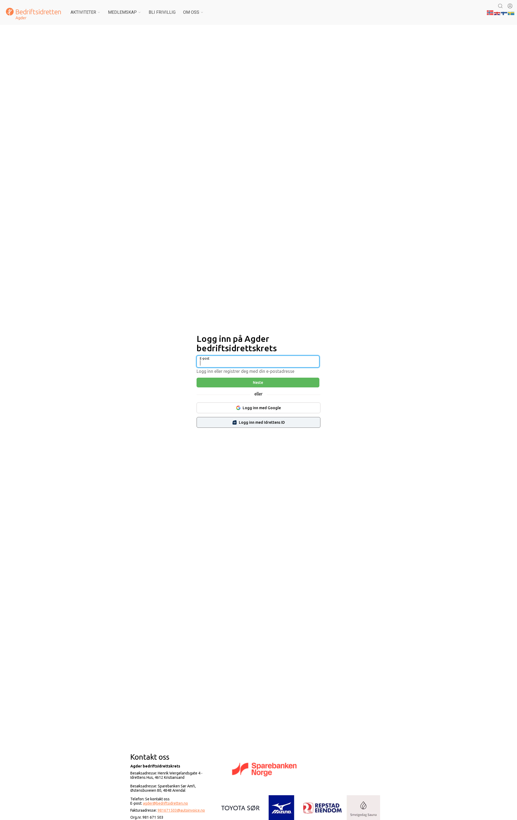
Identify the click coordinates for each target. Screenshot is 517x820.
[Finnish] (504, 12)
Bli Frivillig (162, 12)
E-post (204, 358)
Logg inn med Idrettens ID (262, 422)
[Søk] (500, 6)
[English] (497, 12)
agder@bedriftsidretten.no (165, 803)
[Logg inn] (510, 6)
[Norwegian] (490, 12)
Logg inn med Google (262, 408)
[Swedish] (511, 12)
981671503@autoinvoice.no (181, 810)
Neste (258, 382)
